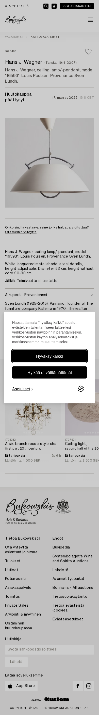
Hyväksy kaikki (49, 356)
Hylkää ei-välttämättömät (49, 372)
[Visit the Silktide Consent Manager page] (81, 389)
